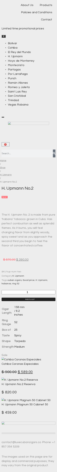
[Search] (54, 153)
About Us (27, 5)
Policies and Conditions (36, 12)
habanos (6, 284)
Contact (46, 19)
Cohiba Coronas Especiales (20, 363)
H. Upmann (6, 175)
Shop (2, 168)
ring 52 (15, 284)
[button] (28, 433)
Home (3, 160)
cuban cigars (14, 280)
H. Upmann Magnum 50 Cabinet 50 (25, 404)
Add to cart (30, 299)
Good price (29, 280)
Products (46, 5)
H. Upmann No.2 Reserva (18, 384)
